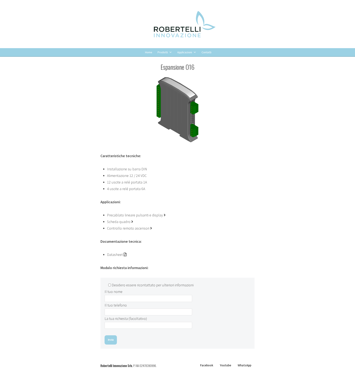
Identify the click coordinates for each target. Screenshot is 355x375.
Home (148, 52)
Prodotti (163, 52)
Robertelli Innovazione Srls (116, 365)
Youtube (225, 365)
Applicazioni (184, 52)
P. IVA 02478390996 (144, 365)
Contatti (206, 52)
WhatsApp (244, 365)
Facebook (206, 365)
